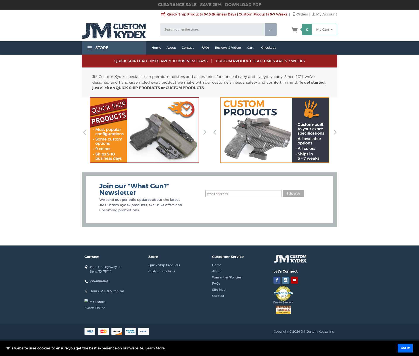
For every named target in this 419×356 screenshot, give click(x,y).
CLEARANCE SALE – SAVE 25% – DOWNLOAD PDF (209, 4)
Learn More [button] (155, 348)
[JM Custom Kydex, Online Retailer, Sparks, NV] (95, 304)
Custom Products (161, 271)
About (217, 271)
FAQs (205, 48)
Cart (250, 48)
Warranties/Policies (226, 277)
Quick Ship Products (164, 265)
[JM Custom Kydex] (118, 31)
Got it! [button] (405, 348)
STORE (101, 47)
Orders (301, 14)
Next (202, 132)
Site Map (219, 290)
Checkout (268, 48)
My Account (326, 14)
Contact (188, 48)
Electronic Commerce (283, 302)
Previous (82, 132)
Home (156, 48)
